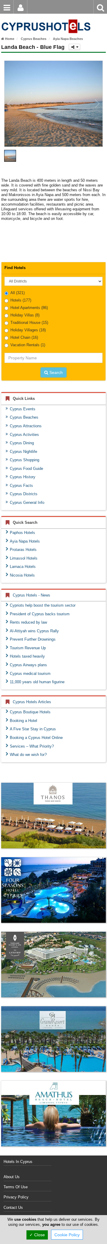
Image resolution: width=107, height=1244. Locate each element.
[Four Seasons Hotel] (53, 890)
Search (55, 372)
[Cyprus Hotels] (45, 16)
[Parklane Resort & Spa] (53, 964)
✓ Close (37, 1234)
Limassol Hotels (23, 558)
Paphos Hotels (22, 532)
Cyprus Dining (22, 443)
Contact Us (13, 1207)
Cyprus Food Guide (26, 468)
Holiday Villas (25, 315)
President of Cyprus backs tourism (40, 614)
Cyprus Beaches (24, 417)
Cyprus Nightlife (23, 451)
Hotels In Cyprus (18, 1161)
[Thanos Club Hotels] (53, 815)
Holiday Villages (28, 330)
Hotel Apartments (29, 307)
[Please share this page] (74, 47)
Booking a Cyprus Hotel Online (36, 737)
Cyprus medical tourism (30, 673)
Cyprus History (22, 477)
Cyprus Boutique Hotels (30, 712)
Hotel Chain (24, 337)
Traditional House (29, 322)
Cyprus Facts (21, 485)
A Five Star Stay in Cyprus (33, 729)
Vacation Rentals (27, 345)
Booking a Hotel (23, 720)
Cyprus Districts (23, 494)
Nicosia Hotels (22, 575)
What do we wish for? (28, 754)
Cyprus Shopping (24, 460)
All (17, 293)
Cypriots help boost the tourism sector (42, 605)
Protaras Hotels (23, 549)
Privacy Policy (16, 1197)
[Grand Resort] (53, 1039)
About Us (12, 1177)
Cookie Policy (67, 1234)
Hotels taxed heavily (27, 656)
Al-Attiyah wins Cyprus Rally (34, 631)
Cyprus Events (22, 409)
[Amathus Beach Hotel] (53, 1113)
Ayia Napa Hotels (25, 541)
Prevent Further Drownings (33, 639)
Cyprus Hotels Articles (32, 702)
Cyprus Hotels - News (31, 595)
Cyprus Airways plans (28, 665)
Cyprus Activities (24, 434)
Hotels (20, 300)
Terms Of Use (16, 1187)
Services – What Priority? (32, 746)
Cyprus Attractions (26, 426)
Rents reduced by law (28, 622)
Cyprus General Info (27, 502)
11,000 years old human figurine (37, 682)
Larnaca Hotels (23, 566)
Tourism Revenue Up (28, 648)
